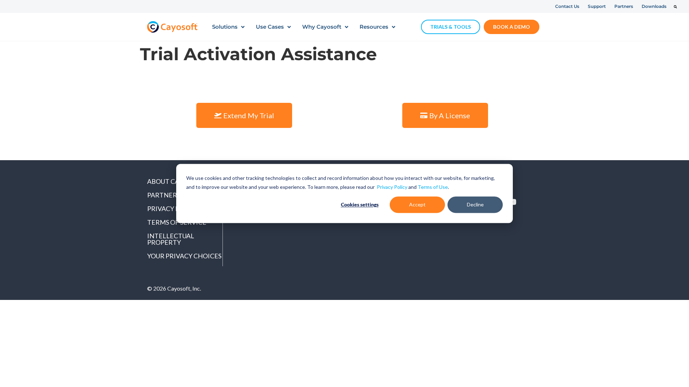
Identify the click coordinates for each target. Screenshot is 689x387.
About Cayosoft (175, 181)
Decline (475, 204)
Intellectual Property (170, 239)
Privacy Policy (392, 187)
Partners (163, 195)
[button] (675, 7)
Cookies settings (360, 204)
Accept (417, 204)
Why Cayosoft (321, 26)
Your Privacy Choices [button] (184, 256)
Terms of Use (433, 187)
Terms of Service (176, 222)
